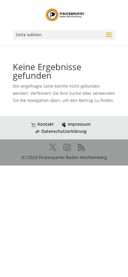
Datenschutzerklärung (64, 131)
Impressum (79, 124)
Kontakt (46, 124)
